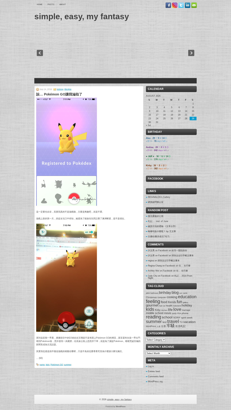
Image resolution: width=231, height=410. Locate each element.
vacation (189, 322)
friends (172, 302)
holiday (187, 305)
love (177, 309)
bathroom (154, 293)
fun (179, 302)
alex (148, 293)
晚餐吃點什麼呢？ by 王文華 (162, 231)
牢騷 (171, 326)
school (167, 317)
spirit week (186, 317)
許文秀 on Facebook (158, 250)
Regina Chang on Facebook (161, 265)
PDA (179, 313)
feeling (153, 301)
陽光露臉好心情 (155, 216)
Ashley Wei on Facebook (160, 270)
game (42, 365)
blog (175, 293)
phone (185, 313)
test (165, 322)
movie (167, 313)
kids (48, 365)
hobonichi (177, 306)
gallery (185, 302)
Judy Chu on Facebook (159, 276)
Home (39, 4)
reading (153, 316)
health (169, 305)
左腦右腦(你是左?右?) (158, 236)
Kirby (158, 309)
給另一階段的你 (179, 250)
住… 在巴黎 (184, 265)
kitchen (164, 310)
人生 (158, 326)
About (62, 4)
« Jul (148, 125)
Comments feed (156, 376)
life (170, 310)
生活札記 (180, 326)
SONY (176, 317)
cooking (172, 297)
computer (161, 297)
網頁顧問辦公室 (155, 202)
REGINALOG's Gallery (159, 197)
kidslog (60, 89)
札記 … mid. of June (158, 221)
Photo (51, 4)
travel (173, 321)
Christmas (151, 297)
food (164, 302)
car (180, 293)
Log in (151, 366)
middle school (154, 313)
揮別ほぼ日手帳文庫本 (183, 255)
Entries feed (154, 371)
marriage (186, 310)
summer (67, 365)
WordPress (151, 326)
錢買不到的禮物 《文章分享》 (162, 226)
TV (181, 322)
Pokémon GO (57, 365)
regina (151, 260)
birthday (165, 292)
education (187, 296)
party (174, 313)
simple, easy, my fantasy (81, 16)
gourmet (152, 305)
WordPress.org (155, 381)
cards (185, 293)
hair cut (162, 306)
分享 (163, 326)
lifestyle (67, 89)
